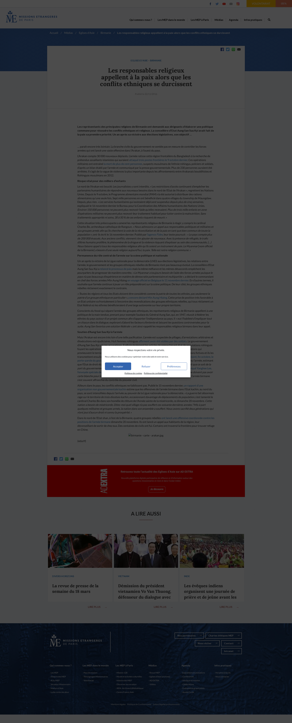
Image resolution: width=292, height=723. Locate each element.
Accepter (118, 366)
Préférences (174, 366)
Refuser (146, 366)
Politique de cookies (133, 373)
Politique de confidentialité (155, 373)
